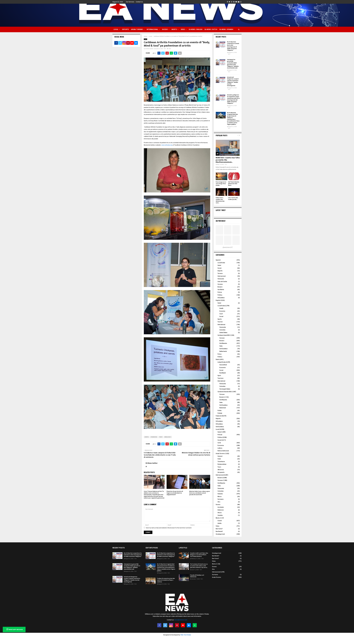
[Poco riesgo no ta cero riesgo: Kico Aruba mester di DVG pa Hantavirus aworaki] (221, 176)
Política (220, 295)
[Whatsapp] (195, 625)
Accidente (221, 507)
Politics (220, 356)
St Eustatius (221, 297)
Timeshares (221, 461)
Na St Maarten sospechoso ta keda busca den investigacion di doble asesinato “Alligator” (233, 46)
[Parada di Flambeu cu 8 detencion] (184, 577)
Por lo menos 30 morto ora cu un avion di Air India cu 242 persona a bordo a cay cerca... (199, 565)
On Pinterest (221, 221)
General (220, 456)
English (218, 300)
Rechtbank (222, 373)
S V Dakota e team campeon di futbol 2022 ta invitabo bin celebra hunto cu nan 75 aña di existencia (160, 455)
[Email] (189, 625)
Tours (219, 467)
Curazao (220, 284)
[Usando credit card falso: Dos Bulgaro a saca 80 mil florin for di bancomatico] (184, 555)
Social (219, 268)
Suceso (165, 29)
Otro (219, 502)
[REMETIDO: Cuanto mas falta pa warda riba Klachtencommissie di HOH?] (228, 148)
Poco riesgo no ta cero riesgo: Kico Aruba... (221, 183)
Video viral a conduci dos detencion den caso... (220, 200)
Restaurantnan (222, 464)
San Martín (221, 289)
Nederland (222, 407)
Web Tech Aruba (186, 635)
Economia (221, 445)
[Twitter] (165, 625)
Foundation (154, 436)
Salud (219, 265)
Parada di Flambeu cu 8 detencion (197, 576)
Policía (220, 292)
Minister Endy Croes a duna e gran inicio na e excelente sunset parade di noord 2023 (199, 493)
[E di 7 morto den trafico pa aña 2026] (234, 192)
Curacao (222, 338)
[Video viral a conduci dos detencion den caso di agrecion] (221, 192)
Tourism (220, 322)
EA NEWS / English (195, 29)
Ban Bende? (219, 531)
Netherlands (223, 351)
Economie (222, 367)
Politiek (220, 413)
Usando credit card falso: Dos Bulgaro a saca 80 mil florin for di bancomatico (199, 554)
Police (219, 354)
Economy (222, 311)
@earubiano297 (228, 247)
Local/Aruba (221, 262)
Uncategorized (220, 534)
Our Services (130, 2)
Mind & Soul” (168, 436)
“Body (160, 436)
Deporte (125, 29)
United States (223, 332)
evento (147, 436)
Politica (220, 437)
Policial (220, 434)
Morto (174, 29)
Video (183, 29)
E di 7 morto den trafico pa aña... (233, 198)
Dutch (217, 359)
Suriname (220, 499)
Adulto (220, 523)
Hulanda (220, 493)
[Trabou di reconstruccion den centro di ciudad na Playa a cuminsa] (151, 581)
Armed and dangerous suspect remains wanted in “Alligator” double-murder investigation (233, 81)
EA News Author (149, 48)
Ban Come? (219, 528)
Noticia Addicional (223, 450)
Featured (218, 416)
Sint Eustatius (223, 348)
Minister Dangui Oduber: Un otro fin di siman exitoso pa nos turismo (196, 453)
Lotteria (220, 448)
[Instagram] (171, 625)
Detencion (221, 510)
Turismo (220, 273)
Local (116, 29)
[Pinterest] (177, 625)
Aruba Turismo (137, 29)
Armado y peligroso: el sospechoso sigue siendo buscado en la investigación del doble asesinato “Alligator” (233, 99)
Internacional (152, 29)
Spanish (218, 260)
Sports (220, 319)
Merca (219, 496)
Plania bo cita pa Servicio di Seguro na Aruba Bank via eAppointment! (175, 493)
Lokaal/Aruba (222, 362)
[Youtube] (183, 625)
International (221, 324)
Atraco (220, 512)
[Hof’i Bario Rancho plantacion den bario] (234, 176)
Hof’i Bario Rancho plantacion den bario (233, 183)
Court (221, 313)
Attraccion (221, 469)
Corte (219, 442)
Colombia (222, 330)
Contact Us (139, 2)
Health (221, 308)
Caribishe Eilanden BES (225, 391)
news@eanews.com (180, 620)
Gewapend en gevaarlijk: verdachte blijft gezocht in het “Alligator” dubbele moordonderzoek (233, 63)
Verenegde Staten (224, 389)
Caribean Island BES (224, 335)
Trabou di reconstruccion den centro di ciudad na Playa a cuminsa (166, 580)
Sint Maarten (223, 343)
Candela (220, 515)
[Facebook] (159, 625)
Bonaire (220, 287)
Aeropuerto (221, 472)
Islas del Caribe (222, 281)
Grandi (220, 520)
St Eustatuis (219, 421)
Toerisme (220, 378)
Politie (219, 410)
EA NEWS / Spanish (226, 29)
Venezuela (221, 279)
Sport (219, 375)
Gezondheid (223, 364)
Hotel (219, 459)
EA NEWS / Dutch (211, 29)
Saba (220, 346)
